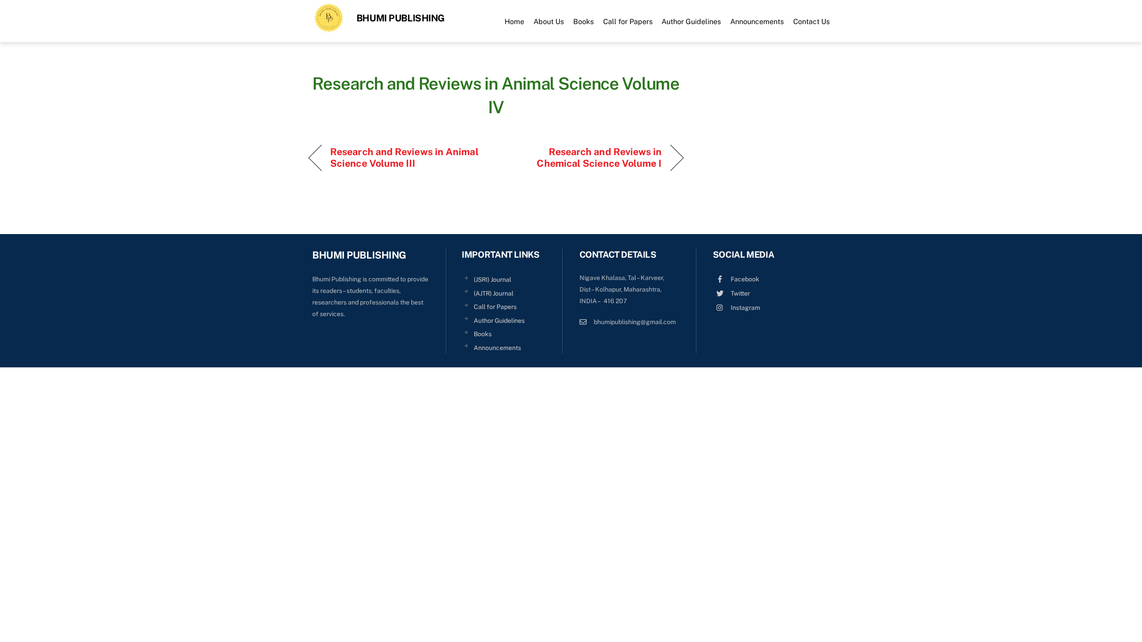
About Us (549, 21)
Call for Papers (628, 21)
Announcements (757, 21)
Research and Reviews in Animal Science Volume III (404, 157)
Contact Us (811, 21)
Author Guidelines (691, 21)
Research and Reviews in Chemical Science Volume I (584, 157)
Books (583, 21)
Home (514, 21)
